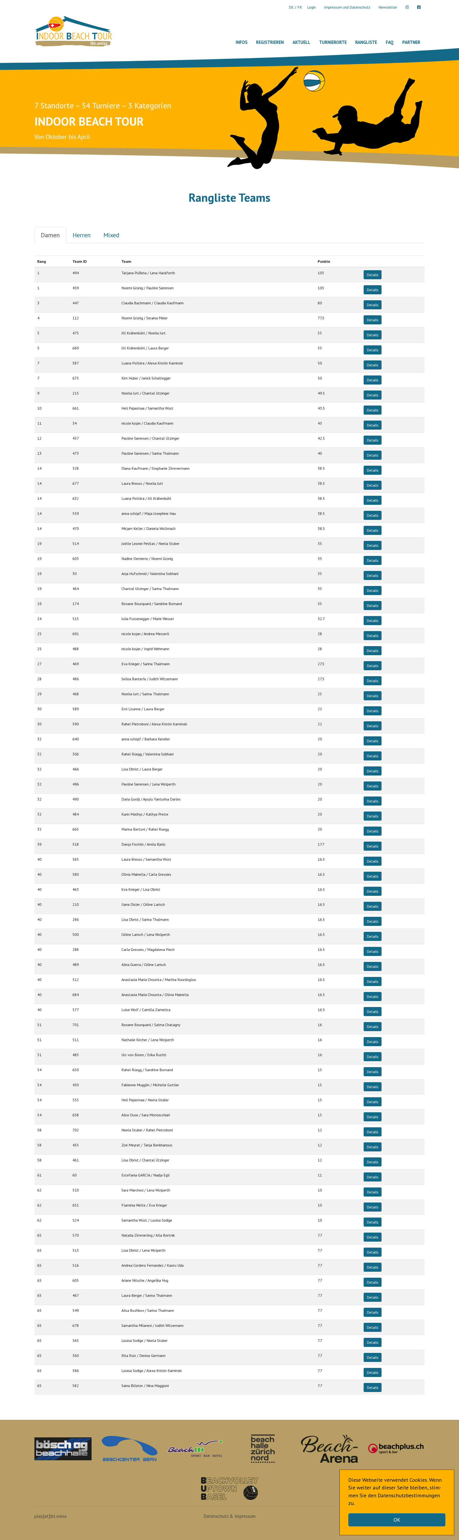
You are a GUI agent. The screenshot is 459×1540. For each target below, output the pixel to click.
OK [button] (396, 1519)
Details (372, 274)
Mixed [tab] (111, 235)
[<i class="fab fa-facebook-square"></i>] (419, 7)
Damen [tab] (50, 235)
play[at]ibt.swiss (50, 1516)
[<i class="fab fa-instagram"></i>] (407, 7)
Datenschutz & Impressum (229, 1516)
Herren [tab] (82, 235)
